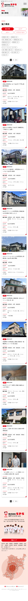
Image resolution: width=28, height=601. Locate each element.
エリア (20, 29)
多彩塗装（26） (5, 44)
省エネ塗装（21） (15, 52)
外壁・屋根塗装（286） (7, 39)
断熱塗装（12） (15, 42)
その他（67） (5, 54)
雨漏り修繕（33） (5, 52)
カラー (7, 32)
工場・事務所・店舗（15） (7, 49)
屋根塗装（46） (14, 37)
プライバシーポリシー (11, 586)
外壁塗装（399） (5, 37)
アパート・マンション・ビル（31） (9, 47)
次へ (16, 59)
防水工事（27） (18, 49)
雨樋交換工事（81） (6, 42)
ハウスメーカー (20, 32)
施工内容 (7, 29)
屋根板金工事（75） (18, 39)
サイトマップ (20, 586)
